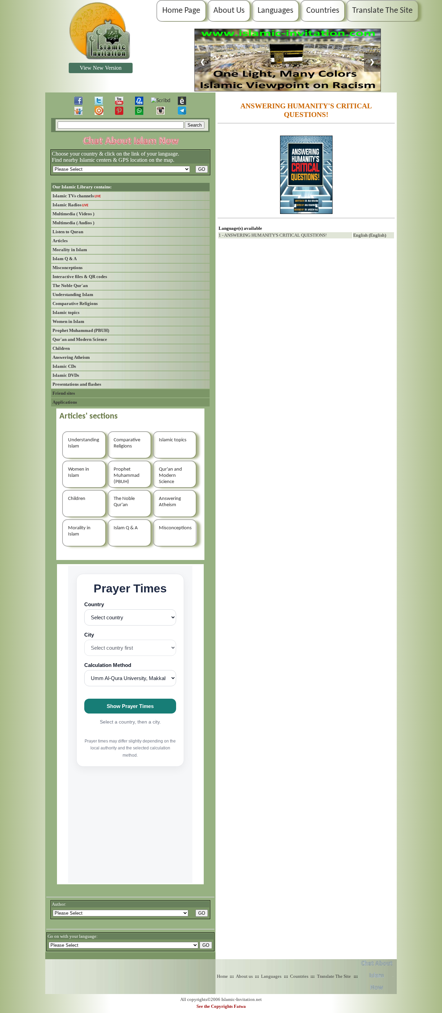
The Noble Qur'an (70, 285)
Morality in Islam (69, 249)
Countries (322, 11)
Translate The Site (382, 11)
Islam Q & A (64, 258)
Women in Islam (68, 321)
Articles (60, 240)
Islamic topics (65, 312)
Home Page (181, 11)
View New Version (101, 68)
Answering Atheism (71, 357)
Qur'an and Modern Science (79, 339)
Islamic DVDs (65, 375)
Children (61, 348)
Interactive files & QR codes (79, 276)
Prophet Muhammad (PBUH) (80, 330)
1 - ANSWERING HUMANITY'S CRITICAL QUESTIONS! (273, 235)
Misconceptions (67, 267)
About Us (228, 11)
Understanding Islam (72, 294)
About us (244, 976)
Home (222, 976)
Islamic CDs (64, 366)
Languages (275, 11)
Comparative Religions (75, 303)
